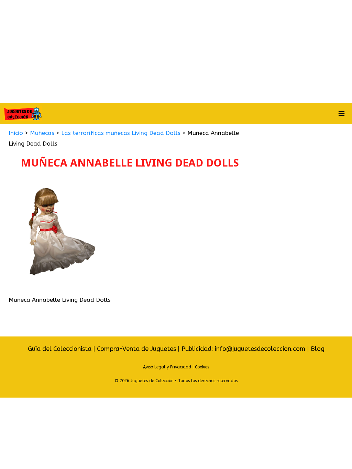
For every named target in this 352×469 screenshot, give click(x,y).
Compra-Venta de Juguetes (136, 349)
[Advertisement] (176, 51)
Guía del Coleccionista (59, 349)
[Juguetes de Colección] (22, 113)
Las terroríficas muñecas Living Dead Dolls (120, 132)
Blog (317, 349)
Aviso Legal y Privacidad (167, 367)
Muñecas (42, 132)
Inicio (16, 132)
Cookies (202, 367)
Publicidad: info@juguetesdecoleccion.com (244, 349)
